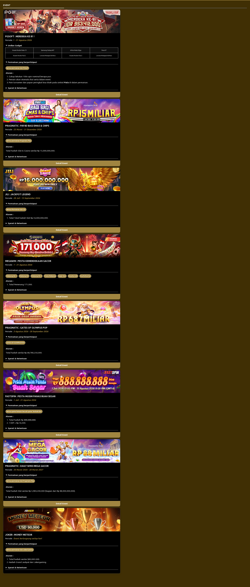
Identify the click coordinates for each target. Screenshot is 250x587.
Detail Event (62, 94)
